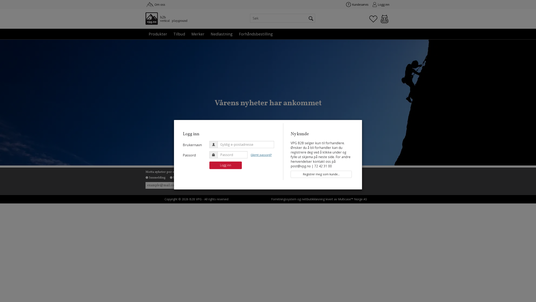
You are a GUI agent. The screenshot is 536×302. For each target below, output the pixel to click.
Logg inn (225, 165)
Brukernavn (192, 144)
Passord (189, 155)
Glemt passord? (261, 155)
